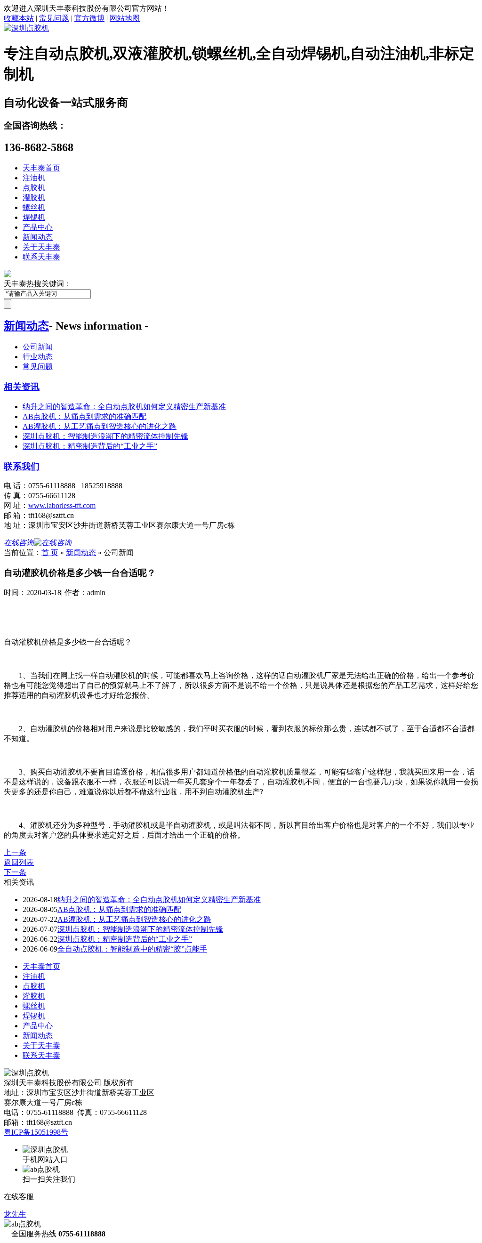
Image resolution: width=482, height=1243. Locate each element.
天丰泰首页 (41, 168)
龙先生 (15, 1214)
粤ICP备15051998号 (36, 1132)
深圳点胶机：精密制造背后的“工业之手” (90, 446)
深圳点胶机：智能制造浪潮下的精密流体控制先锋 (105, 436)
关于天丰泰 (41, 247)
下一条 (15, 872)
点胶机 (34, 188)
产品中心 (38, 227)
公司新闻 (38, 347)
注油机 (34, 178)
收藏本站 (19, 18)
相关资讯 (22, 387)
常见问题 (54, 18)
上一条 (15, 852)
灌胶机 (34, 198)
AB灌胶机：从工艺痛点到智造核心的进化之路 (100, 426)
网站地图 (125, 18)
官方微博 (89, 18)
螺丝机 (34, 207)
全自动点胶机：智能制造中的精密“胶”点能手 (132, 949)
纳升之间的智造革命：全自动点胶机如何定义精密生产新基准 (124, 407)
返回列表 (19, 862)
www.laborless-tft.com (62, 505)
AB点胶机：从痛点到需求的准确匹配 (84, 416)
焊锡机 (34, 217)
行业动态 (38, 357)
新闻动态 (38, 237)
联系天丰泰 (41, 257)
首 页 (49, 553)
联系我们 (22, 466)
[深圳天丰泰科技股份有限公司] (26, 28)
